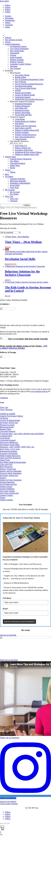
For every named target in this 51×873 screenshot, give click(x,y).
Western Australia (17, 60)
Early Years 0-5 (21, 146)
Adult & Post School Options (11, 416)
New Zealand (15, 68)
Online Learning (6, 500)
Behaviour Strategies (18, 181)
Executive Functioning (9, 453)
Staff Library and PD (23, 128)
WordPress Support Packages (12, 808)
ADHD (18, 90)
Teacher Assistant (21, 132)
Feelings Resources (22, 106)
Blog (7, 174)
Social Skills (15, 185)
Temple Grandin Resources (25, 135)
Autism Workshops (12, 44)
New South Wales (17, 51)
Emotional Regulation (23, 104)
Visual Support (20, 139)
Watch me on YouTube (9, 660)
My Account (10, 190)
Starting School (6, 487)
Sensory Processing (22, 113)
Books (12, 168)
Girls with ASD (6, 464)
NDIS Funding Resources (10, 456)
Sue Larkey (4, 1)
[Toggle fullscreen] (3, 823)
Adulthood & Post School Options (28, 152)
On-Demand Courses (18, 46)
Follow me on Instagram (9, 738)
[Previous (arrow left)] (1, 825)
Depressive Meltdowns (9, 442)
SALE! (8, 42)
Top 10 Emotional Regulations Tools (29, 79)
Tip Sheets (9, 176)
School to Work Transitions (10, 473)
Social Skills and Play (23, 115)
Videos (7, 23)
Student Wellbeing (7, 489)
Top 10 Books (20, 82)
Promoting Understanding (20, 183)
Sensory (3, 478)
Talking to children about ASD (27, 130)
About (7, 27)
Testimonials (10, 20)
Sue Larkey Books (22, 75)
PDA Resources (6, 467)
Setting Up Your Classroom (10, 480)
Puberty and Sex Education (25, 126)
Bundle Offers (20, 77)
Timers (7, 170)
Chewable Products (17, 163)
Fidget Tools (15, 165)
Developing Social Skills (9, 445)
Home (2, 207)
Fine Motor (19, 124)
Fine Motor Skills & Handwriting (13, 462)
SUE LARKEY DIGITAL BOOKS (23, 347)
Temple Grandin (6, 495)
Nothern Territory (17, 62)
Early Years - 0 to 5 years (10, 449)
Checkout (13, 201)
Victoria (13, 55)
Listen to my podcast (8, 801)
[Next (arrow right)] (3, 825)
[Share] (6, 823)
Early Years (14, 188)
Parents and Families (23, 93)
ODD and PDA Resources (10, 458)
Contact (8, 16)
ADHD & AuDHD (7, 414)
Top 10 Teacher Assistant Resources (29, 84)
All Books (4, 418)
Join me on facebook (8, 635)
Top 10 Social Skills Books (25, 88)
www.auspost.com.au (39, 391)
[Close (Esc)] (8, 823)
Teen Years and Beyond (9, 493)
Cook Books (20, 119)
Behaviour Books (7, 427)
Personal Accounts (22, 110)
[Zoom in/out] (1, 823)
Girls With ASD (21, 108)
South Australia (16, 57)
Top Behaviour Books (23, 86)
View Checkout (6, 410)
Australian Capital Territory (20, 64)
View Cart (9, 196)
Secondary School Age (24, 150)
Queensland (14, 53)
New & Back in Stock (13, 40)
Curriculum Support (22, 97)
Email (5, 609)
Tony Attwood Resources (25, 137)
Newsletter (9, 18)
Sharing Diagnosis (7, 482)
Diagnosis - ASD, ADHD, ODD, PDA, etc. (17, 447)
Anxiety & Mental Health (25, 95)
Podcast (8, 38)
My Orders (14, 194)
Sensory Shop (10, 157)
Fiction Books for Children (25, 121)
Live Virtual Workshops (19, 49)
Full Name (7, 598)
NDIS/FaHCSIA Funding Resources (29, 99)
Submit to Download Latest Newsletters (19, 622)
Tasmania (13, 66)
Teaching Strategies (17, 179)
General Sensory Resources (20, 159)
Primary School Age (23, 148)
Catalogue (9, 25)
